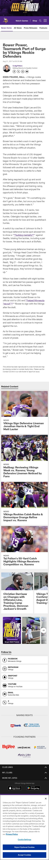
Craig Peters (17, 66)
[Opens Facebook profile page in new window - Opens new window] (14, 71)
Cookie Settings (24, 839)
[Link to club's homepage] (5, 19)
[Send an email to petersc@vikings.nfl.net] (27, 71)
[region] (24, 827)
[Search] (40, 20)
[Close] (46, 799)
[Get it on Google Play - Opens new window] (33, 789)
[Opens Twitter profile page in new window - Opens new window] (18, 71)
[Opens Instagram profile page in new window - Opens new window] (22, 71)
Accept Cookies (24, 855)
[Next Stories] (43, 630)
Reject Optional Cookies (24, 847)
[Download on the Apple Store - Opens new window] (15, 788)
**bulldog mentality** (24, 235)
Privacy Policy (12, 834)
